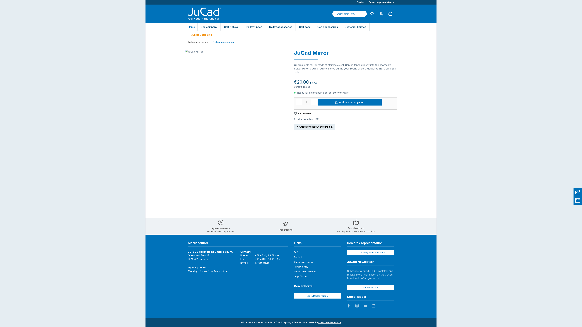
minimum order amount (329, 322)
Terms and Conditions (305, 271)
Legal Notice (300, 276)
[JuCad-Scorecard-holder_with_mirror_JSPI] (236, 82)
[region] (236, 82)
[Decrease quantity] (299, 102)
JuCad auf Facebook (348, 305)
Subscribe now (370, 287)
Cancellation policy (303, 262)
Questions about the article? (316, 126)
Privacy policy (301, 266)
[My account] (381, 14)
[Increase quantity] (314, 102)
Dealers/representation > (381, 2)
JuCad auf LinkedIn (373, 305)
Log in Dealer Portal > (317, 296)
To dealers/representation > (370, 252)
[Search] (363, 14)
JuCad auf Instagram (357, 305)
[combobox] (346, 14)
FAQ (296, 252)
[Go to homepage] (204, 13)
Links (298, 243)
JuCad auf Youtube (365, 305)
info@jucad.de (262, 262)
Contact (298, 257)
